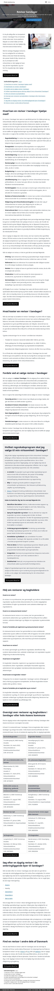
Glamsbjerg (9, 892)
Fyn (28, 951)
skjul (20, 81)
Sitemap (44, 989)
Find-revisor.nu (9, 2)
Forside (29, 989)
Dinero (9, 491)
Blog (40, 989)
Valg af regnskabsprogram (34, 20)
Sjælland (37, 951)
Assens (7, 885)
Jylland (22, 951)
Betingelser (49, 989)
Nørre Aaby (9, 898)
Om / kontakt (35, 989)
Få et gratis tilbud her (18, 20)
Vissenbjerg (9, 895)
